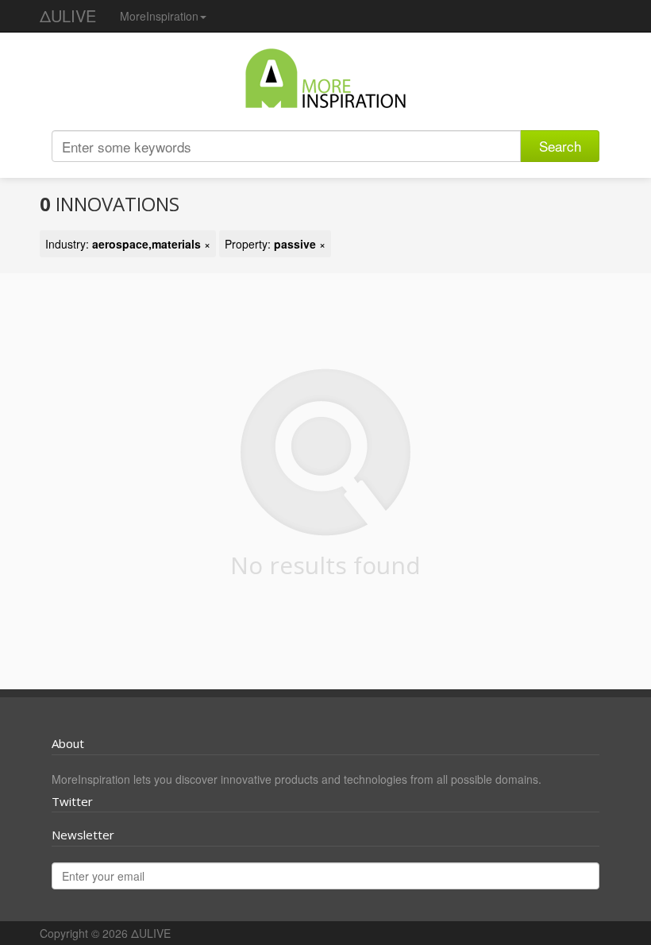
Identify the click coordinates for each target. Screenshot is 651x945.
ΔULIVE (68, 15)
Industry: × (127, 244)
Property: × (275, 244)
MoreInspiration (159, 16)
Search (560, 146)
